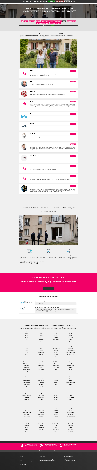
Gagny (41, 348)
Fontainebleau (41, 339)
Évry (41, 337)
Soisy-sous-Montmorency (70, 382)
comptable (38, 21)
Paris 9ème (56, 421)
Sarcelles (70, 369)
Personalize (67, 1)
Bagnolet (26, 350)
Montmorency (56, 350)
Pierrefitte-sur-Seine (55, 423)
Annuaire (21, 459)
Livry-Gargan (41, 416)
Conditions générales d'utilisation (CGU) (26, 461)
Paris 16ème (56, 397)
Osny (56, 378)
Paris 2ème (56, 408)
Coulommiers (26, 418)
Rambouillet (70, 333)
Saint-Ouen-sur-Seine (70, 365)
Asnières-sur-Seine (26, 341)
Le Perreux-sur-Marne (41, 391)
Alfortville (26, 333)
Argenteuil (26, 339)
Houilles (41, 367)
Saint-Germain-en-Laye (70, 354)
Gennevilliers (41, 354)
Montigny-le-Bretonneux (56, 346)
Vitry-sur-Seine (70, 431)
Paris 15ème (56, 395)
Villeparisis (70, 418)
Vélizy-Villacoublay (70, 403)
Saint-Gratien (70, 356)
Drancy (26, 427)
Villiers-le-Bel (70, 423)
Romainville (70, 339)
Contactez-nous (22, 466)
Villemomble (70, 410)
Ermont (41, 333)
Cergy (26, 378)
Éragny (41, 331)
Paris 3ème (56, 410)
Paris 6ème (56, 416)
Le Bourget (41, 384)
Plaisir (56, 425)
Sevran (70, 378)
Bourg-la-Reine (26, 365)
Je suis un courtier (48, 288)
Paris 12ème (56, 391)
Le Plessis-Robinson (41, 393)
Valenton (70, 399)
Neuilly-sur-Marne (56, 363)
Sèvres (70, 380)
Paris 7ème (56, 418)
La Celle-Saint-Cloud (41, 376)
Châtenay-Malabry (27, 386)
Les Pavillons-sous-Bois (41, 406)
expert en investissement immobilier (43, 23)
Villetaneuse (70, 421)
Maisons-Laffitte (41, 423)
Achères (26, 331)
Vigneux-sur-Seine (70, 406)
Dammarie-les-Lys (27, 423)
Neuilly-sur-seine (56, 365)
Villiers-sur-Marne (70, 425)
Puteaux (70, 331)
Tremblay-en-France (70, 397)
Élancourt (26, 433)
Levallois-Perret (41, 410)
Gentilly (41, 356)
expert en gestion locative (71, 21)
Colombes (26, 408)
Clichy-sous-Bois (26, 406)
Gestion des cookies (23, 464)
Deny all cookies (60, 1)
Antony (26, 335)
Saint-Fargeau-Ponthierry (70, 352)
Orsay (56, 376)
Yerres (70, 433)
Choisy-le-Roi (26, 401)
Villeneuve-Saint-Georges (70, 416)
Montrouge (56, 354)
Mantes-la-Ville (41, 429)
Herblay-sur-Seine (41, 365)
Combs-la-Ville (26, 410)
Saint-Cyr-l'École (70, 346)
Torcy (70, 393)
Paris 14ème (56, 393)
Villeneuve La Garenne (70, 412)
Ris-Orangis (70, 335)
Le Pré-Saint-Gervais (41, 397)
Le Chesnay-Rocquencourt (41, 386)
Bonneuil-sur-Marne (26, 361)
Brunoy (26, 371)
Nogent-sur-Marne (56, 367)
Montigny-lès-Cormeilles (56, 348)
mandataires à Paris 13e (60, 138)
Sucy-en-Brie (70, 386)
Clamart (26, 403)
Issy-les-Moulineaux (41, 369)
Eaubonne (26, 431)
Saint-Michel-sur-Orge (70, 361)
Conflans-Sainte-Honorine (26, 412)
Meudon (56, 335)
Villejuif (70, 408)
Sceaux (70, 376)
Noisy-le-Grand (55, 371)
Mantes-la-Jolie (41, 427)
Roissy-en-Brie (70, 337)
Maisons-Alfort (41, 421)
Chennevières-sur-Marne (26, 395)
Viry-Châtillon (70, 429)
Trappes (70, 395)
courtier (64, 21)
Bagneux (26, 348)
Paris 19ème (56, 403)
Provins (56, 433)
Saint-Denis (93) (70, 348)
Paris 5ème (56, 414)
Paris (56, 386)
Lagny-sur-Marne (41, 380)
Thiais (70, 391)
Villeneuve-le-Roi (70, 414)
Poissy (56, 427)
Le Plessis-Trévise (41, 395)
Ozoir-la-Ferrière (55, 380)
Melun (56, 333)
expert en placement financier (55, 23)
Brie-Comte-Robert (26, 369)
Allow (52, 25)
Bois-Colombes (26, 356)
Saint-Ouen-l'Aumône (70, 363)
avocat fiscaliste (32, 21)
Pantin (56, 384)
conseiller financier (58, 21)
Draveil (26, 429)
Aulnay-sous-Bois (26, 346)
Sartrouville (70, 371)
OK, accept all (52, 1)
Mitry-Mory (56, 337)
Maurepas (41, 433)
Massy (41, 431)
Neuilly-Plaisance (56, 361)
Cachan (26, 376)
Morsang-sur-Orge (56, 356)
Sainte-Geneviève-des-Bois (70, 350)
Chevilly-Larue (26, 397)
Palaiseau (55, 382)
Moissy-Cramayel (56, 339)
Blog (20, 465)
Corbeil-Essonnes (26, 414)
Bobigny (26, 354)
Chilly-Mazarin (26, 399)
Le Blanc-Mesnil (41, 382)
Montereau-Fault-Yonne (56, 341)
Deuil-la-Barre (26, 425)
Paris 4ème (56, 412)
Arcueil (26, 337)
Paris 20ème (56, 406)
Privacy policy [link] (72, 1)
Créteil (26, 421)
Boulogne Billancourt (26, 363)
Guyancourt (41, 363)
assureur (26, 21)
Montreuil (55, 352)
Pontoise (55, 431)
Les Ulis (41, 408)
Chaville (26, 391)
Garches (41, 350)
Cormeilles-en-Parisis (26, 416)
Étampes (41, 335)
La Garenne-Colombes (41, 378)
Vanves (70, 401)
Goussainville (41, 361)
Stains (70, 384)
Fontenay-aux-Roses (41, 341)
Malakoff (41, 425)
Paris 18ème (56, 401)
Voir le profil (74, 81)
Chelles (26, 393)
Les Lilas (41, 403)
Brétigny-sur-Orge (26, 367)
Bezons (26, 352)
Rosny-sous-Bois (70, 341)
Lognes (41, 418)
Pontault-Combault (56, 429)
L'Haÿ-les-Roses (41, 412)
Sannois (70, 367)
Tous (22, 21)
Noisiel (56, 369)
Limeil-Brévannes (41, 414)
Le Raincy (41, 399)
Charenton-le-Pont (26, 384)
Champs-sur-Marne (26, 382)
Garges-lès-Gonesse (41, 352)
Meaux (56, 331)
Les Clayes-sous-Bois (41, 401)
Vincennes (70, 427)
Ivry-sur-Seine (41, 371)
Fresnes (41, 346)
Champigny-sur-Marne (26, 380)
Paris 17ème (56, 399)
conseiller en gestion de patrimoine (47, 21)
